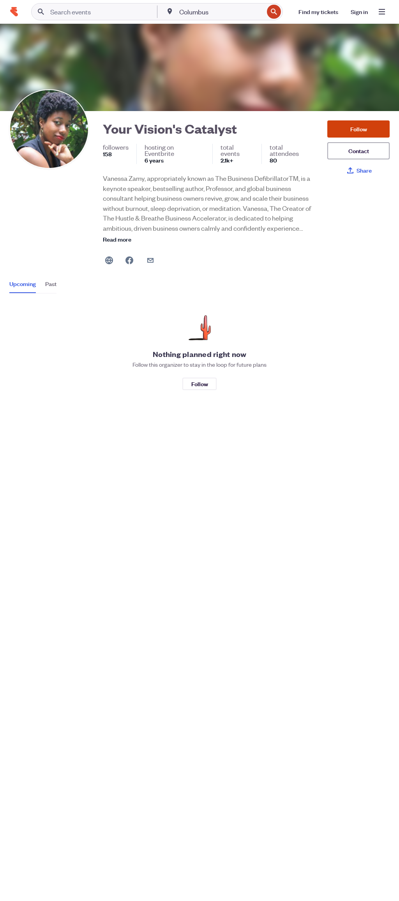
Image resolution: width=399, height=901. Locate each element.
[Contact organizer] (150, 260)
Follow (358, 129)
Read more (117, 239)
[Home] (14, 11)
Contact (358, 151)
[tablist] (32, 286)
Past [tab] (50, 284)
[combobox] (221, 12)
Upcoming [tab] (22, 284)
